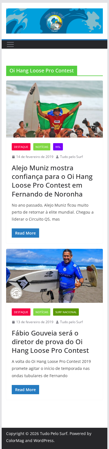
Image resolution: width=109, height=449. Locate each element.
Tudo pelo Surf (71, 156)
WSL (58, 147)
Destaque (21, 147)
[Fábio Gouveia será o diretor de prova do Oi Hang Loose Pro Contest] (54, 276)
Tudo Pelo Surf (53, 433)
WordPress (44, 440)
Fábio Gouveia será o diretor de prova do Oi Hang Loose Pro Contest (50, 341)
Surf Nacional (66, 312)
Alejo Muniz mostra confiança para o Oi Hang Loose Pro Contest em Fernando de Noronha (52, 180)
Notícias (41, 147)
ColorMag (15, 440)
